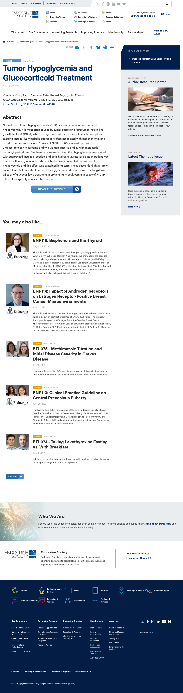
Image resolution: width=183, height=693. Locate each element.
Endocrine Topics (57, 17)
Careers (15, 671)
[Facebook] (84, 47)
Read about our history (158, 523)
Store (108, 21)
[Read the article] (56, 191)
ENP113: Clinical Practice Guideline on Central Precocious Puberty (69, 395)
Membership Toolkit (95, 652)
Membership (116, 32)
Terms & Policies (60, 683)
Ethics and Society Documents (116, 633)
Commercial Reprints (60, 671)
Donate (24, 3)
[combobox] (146, 4)
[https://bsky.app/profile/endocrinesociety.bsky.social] (169, 621)
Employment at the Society (116, 648)
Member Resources (94, 639)
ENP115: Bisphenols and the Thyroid (67, 240)
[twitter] (142, 621)
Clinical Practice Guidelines (74, 628)
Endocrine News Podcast (54, 590)
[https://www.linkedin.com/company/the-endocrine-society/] (158, 621)
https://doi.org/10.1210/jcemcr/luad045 (29, 104)
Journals (53, 21)
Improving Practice (92, 32)
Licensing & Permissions (34, 671)
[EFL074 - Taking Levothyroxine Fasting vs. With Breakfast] (17, 442)
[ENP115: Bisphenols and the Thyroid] (17, 246)
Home (14, 3)
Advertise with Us (97, 658)
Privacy (72, 683)
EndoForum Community (95, 646)
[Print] (112, 47)
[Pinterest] (105, 47)
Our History (114, 643)
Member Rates (96, 628)
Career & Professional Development (20, 633)
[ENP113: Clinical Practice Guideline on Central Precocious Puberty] (17, 396)
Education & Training (87, 17)
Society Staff (114, 638)
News (52, 12)
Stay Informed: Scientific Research (48, 633)
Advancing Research (64, 32)
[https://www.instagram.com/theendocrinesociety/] (153, 621)
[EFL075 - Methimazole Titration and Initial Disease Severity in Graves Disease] (17, 349)
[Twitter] (91, 47)
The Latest (17, 32)
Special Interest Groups (20, 628)
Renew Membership (95, 633)
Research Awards (45, 645)
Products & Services (105, 600)
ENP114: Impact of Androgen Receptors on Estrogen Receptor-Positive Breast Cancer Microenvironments (70, 296)
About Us (114, 620)
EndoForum (51, 3)
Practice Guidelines (114, 17)
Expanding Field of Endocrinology (18, 646)
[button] (167, 4)
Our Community (38, 32)
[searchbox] (146, 4)
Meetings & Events (86, 21)
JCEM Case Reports (27, 41)
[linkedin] (164, 621)
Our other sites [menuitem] (67, 3)
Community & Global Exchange (19, 639)
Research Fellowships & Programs (47, 639)
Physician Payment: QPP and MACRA (73, 637)
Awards (109, 12)
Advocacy (82, 12)
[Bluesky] (98, 47)
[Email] (77, 47)
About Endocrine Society (21, 651)
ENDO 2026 (36, 3)
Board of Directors (116, 628)
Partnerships (135, 32)
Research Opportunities (47, 628)
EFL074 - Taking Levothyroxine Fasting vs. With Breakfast (70, 444)
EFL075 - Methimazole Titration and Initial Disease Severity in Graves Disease (67, 353)
